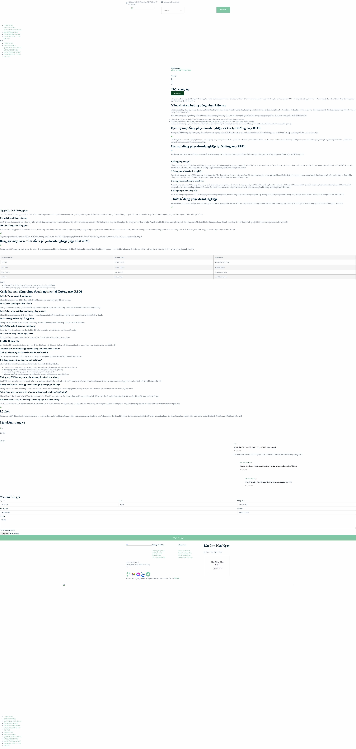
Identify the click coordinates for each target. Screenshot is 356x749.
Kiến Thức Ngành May (246, 462)
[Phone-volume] (128, 574)
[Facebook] (148, 574)
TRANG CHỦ (8, 25)
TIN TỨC (7, 39)
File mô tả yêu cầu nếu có (7, 530)
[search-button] (181, 10)
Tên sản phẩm (4, 508)
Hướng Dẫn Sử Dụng (250, 478)
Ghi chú (2, 516)
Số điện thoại (241, 501)
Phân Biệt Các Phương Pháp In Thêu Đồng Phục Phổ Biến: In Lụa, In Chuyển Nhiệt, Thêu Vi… (268, 466)
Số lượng (240, 508)
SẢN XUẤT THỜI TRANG (12, 37)
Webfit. (177, 578)
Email (120, 501)
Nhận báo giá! (177, 93)
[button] (178, 41)
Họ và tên (3, 501)
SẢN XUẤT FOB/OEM (11, 32)
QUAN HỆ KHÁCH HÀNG (12, 30)
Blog (235, 443)
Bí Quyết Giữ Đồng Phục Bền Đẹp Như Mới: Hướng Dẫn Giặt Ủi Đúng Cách (268, 482)
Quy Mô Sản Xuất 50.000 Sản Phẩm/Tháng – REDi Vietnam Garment (255, 447)
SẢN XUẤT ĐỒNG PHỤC (12, 34)
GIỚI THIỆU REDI (10, 28)
